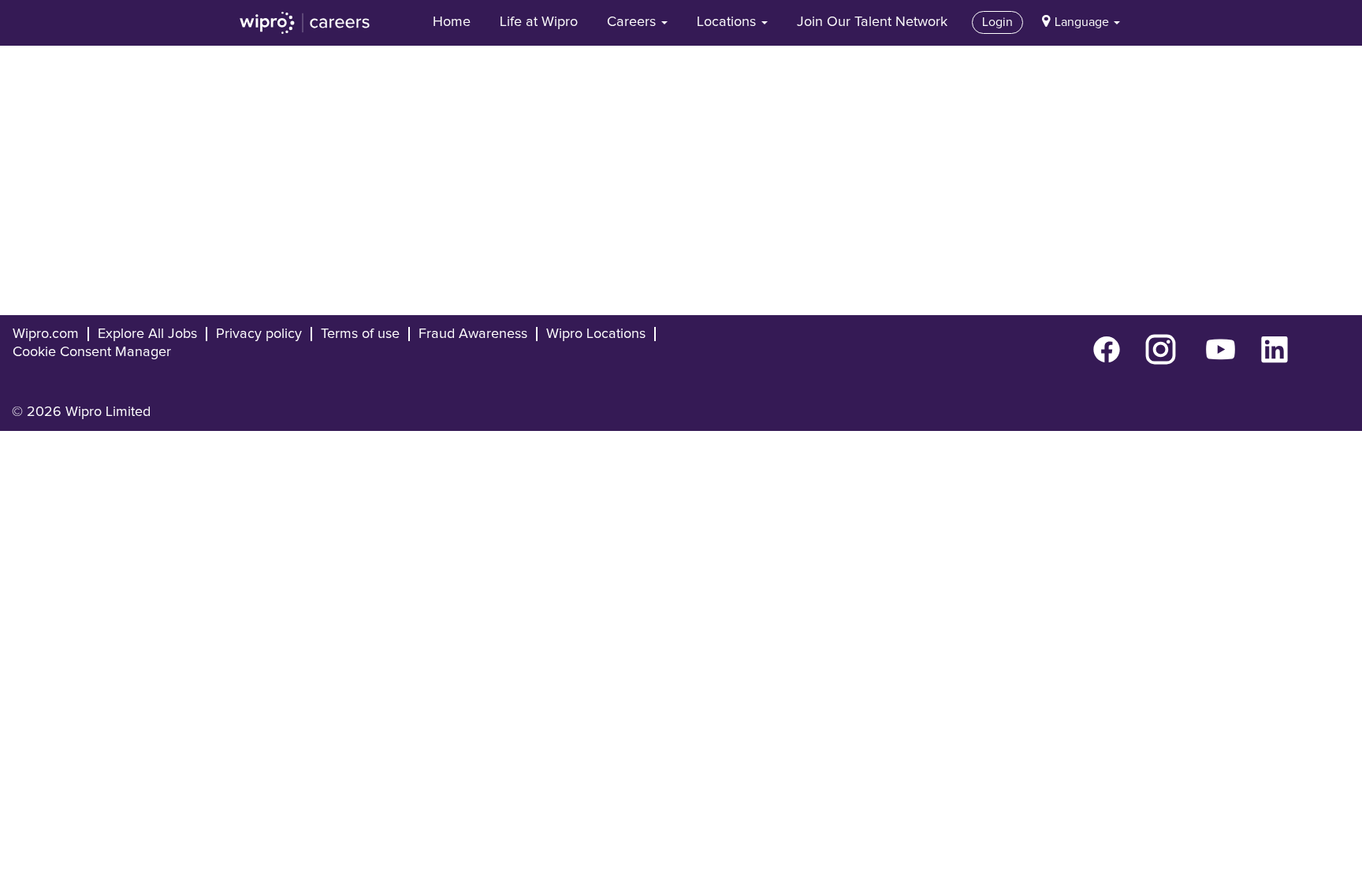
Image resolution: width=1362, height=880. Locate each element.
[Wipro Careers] (305, 23)
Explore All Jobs (147, 334)
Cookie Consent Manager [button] (92, 352)
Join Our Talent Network (872, 22)
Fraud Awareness (473, 334)
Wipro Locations (596, 334)
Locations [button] (728, 22)
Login (997, 22)
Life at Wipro (539, 22)
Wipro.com (46, 334)
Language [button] (1083, 22)
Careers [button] (633, 22)
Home (452, 22)
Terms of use (360, 334)
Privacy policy (259, 334)
